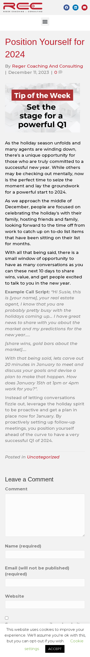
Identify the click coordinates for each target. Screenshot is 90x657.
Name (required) (23, 546)
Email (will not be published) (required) (37, 571)
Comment (16, 488)
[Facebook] (67, 7)
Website (14, 596)
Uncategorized (43, 456)
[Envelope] (85, 7)
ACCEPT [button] (55, 649)
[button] (45, 21)
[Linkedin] (75, 7)
